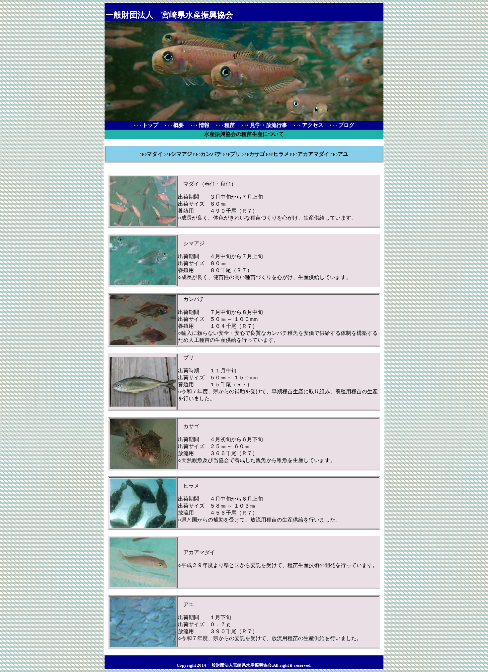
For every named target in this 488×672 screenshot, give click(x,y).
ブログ (348, 125)
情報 (206, 125)
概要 (180, 125)
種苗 (231, 125)
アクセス (315, 125)
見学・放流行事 (270, 125)
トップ (149, 125)
